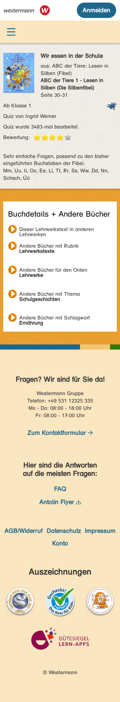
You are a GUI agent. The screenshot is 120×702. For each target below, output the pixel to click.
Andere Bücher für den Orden (53, 271)
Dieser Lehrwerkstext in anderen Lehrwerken (56, 230)
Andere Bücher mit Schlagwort (54, 318)
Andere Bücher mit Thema (49, 295)
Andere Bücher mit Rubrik (49, 247)
